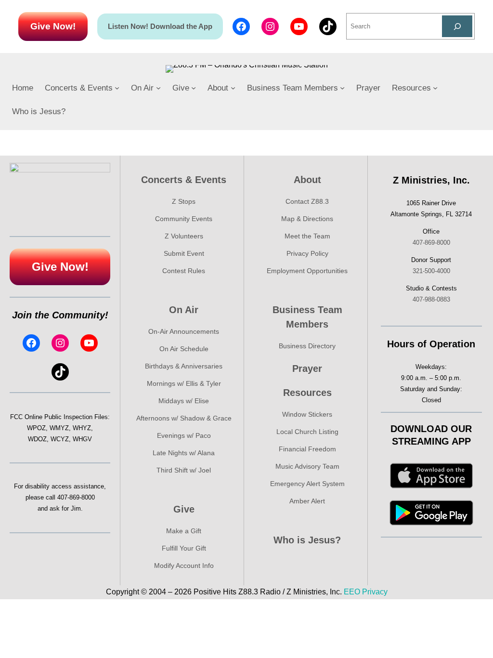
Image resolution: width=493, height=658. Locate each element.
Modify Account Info (184, 565)
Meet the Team (307, 236)
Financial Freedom (307, 449)
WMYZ (59, 428)
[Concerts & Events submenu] (117, 87)
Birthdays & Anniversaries (183, 366)
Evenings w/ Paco (184, 435)
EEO (352, 592)
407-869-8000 (76, 497)
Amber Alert (307, 501)
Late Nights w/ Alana (184, 453)
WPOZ (36, 428)
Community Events (183, 219)
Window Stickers (307, 414)
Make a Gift (183, 531)
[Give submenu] (193, 87)
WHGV (82, 439)
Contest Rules (183, 271)
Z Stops (183, 201)
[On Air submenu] (158, 87)
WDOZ (37, 439)
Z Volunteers (184, 236)
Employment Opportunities (307, 271)
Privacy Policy (307, 253)
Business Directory (307, 346)
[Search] (457, 26)
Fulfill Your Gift (184, 548)
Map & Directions (307, 219)
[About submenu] (233, 87)
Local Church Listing (307, 431)
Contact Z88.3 (307, 201)
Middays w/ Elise (183, 401)
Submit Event (184, 253)
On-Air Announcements (183, 331)
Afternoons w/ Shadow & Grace (184, 418)
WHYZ (82, 428)
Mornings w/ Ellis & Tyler (184, 383)
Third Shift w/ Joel (183, 470)
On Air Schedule (183, 349)
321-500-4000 (431, 271)
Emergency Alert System (307, 483)
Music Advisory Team (307, 466)
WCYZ (60, 439)
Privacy (375, 592)
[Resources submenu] (435, 87)
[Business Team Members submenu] (342, 87)
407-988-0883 (431, 299)
